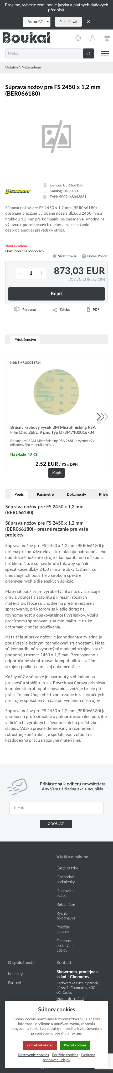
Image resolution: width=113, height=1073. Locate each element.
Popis (19, 494)
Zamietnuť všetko (40, 1045)
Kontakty (15, 974)
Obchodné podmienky (65, 879)
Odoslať (56, 823)
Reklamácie (65, 905)
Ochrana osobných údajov (64, 945)
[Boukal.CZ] (36, 22)
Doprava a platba (65, 893)
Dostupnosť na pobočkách (24, 251)
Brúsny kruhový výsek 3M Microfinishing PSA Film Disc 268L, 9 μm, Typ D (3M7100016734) (52, 430)
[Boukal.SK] (26, 37)
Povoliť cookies (75, 1045)
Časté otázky (67, 868)
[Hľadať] (88, 53)
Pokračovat (68, 22)
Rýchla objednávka (65, 916)
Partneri (14, 983)
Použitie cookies (63, 929)
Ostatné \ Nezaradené (23, 67)
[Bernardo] (18, 191)
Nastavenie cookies (33, 1055)
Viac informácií (70, 999)
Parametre (45, 494)
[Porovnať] (99, 421)
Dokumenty (76, 494)
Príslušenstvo (25, 340)
